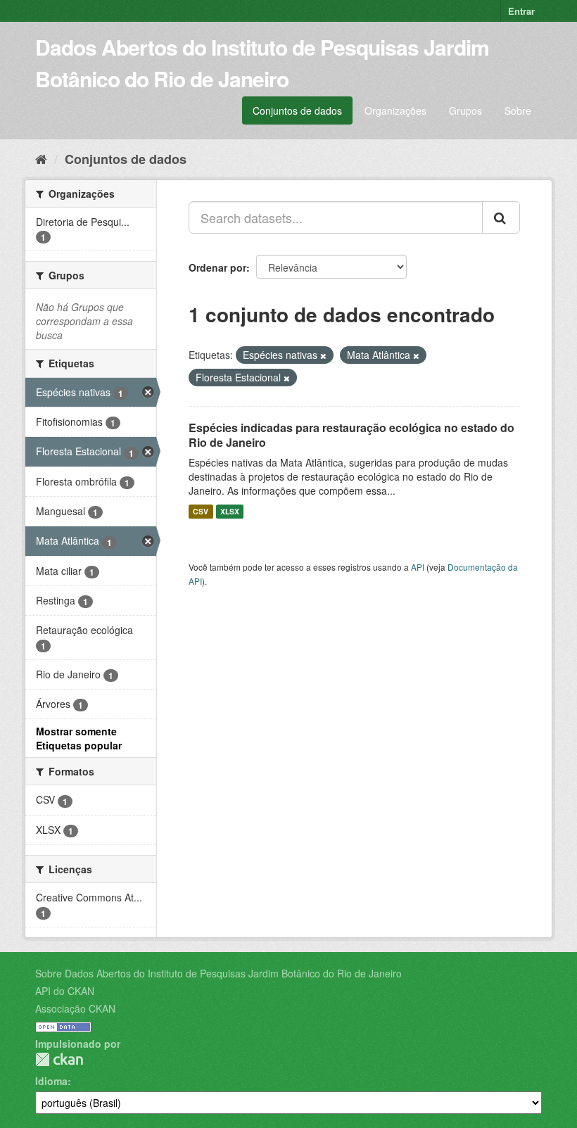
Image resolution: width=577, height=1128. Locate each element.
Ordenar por (217, 267)
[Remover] (323, 355)
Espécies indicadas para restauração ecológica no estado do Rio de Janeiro (351, 434)
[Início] (41, 158)
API (417, 567)
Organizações (395, 110)
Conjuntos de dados (297, 110)
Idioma (51, 1081)
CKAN (59, 1059)
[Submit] (501, 217)
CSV (200, 511)
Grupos (465, 110)
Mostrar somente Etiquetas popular (79, 738)
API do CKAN (64, 991)
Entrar (521, 11)
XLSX (229, 511)
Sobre (518, 110)
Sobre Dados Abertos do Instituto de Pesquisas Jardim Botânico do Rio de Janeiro (218, 973)
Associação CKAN (75, 1008)
